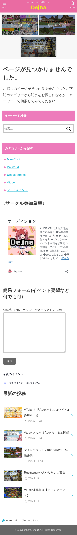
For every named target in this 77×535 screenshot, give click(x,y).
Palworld (13, 167)
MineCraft (13, 159)
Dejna (38, 7)
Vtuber (11, 182)
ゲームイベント (17, 190)
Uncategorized (17, 174)
